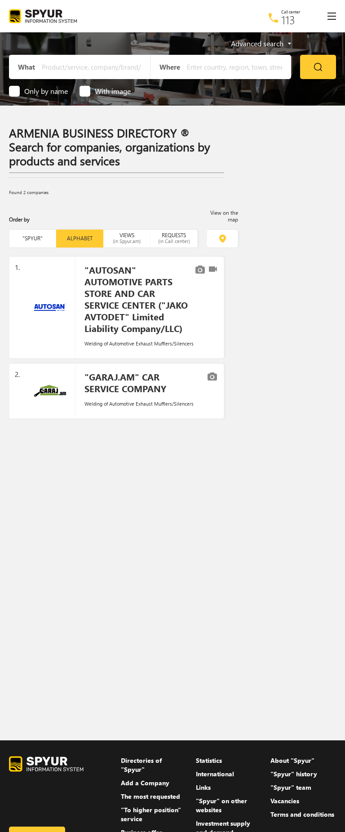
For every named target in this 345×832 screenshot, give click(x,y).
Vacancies (284, 801)
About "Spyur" (292, 760)
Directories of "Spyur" (141, 765)
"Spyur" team (290, 787)
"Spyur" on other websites (221, 805)
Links (203, 787)
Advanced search (257, 43)
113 (288, 19)
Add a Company (145, 783)
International (215, 774)
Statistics (209, 760)
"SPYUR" (32, 238)
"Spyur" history (293, 774)
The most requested (150, 796)
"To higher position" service (151, 814)
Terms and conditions (302, 814)
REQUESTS (174, 238)
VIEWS (127, 238)
